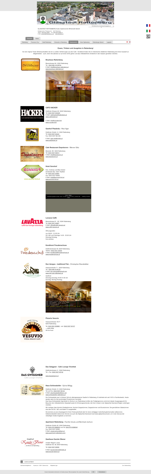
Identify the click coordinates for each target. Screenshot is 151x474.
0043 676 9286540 (72, 427)
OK (93, 472)
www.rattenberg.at (59, 34)
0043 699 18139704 (55, 65)
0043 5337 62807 (53, 223)
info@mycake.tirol (56, 120)
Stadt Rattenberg (46, 42)
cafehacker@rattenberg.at (58, 115)
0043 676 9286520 (54, 427)
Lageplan (109, 42)
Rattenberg (25, 42)
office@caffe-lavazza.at (57, 225)
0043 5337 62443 (53, 134)
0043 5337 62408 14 (58, 32)
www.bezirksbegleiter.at (25, 465)
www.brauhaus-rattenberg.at (54, 69)
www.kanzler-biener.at (52, 452)
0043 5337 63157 (69, 326)
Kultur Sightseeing (84, 42)
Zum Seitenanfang (126, 465)
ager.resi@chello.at (56, 138)
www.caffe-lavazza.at (52, 227)
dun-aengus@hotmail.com (58, 271)
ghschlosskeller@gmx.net (58, 393)
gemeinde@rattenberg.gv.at (47, 34)
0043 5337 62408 (45, 32)
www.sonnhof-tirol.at (52, 179)
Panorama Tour (35, 42)
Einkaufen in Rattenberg (60, 42)
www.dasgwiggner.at (52, 376)
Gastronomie (73, 42)
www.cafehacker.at (51, 117)
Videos (37, 38)
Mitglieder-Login (53, 465)
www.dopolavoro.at (52, 157)
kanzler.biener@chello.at (58, 450)
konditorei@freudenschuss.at (59, 252)
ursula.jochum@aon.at (57, 431)
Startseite (29, 38)
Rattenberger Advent (98, 42)
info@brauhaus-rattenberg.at (59, 67)
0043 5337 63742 (57, 372)
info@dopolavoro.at (56, 155)
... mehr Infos (50, 328)
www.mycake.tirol (51, 122)
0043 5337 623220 (54, 113)
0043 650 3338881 (54, 326)
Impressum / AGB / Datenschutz (40, 465)
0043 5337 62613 (53, 153)
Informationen (102, 472)
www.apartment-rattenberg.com (55, 433)
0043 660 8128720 (54, 269)
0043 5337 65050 (53, 447)
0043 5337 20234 (56, 251)
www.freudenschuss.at (53, 254)
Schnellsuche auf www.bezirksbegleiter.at (101, 26)
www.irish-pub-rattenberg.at (54, 273)
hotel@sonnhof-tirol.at (57, 177)
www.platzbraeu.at (51, 140)
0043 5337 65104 (59, 391)
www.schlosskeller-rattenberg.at (56, 395)
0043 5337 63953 (53, 173)
